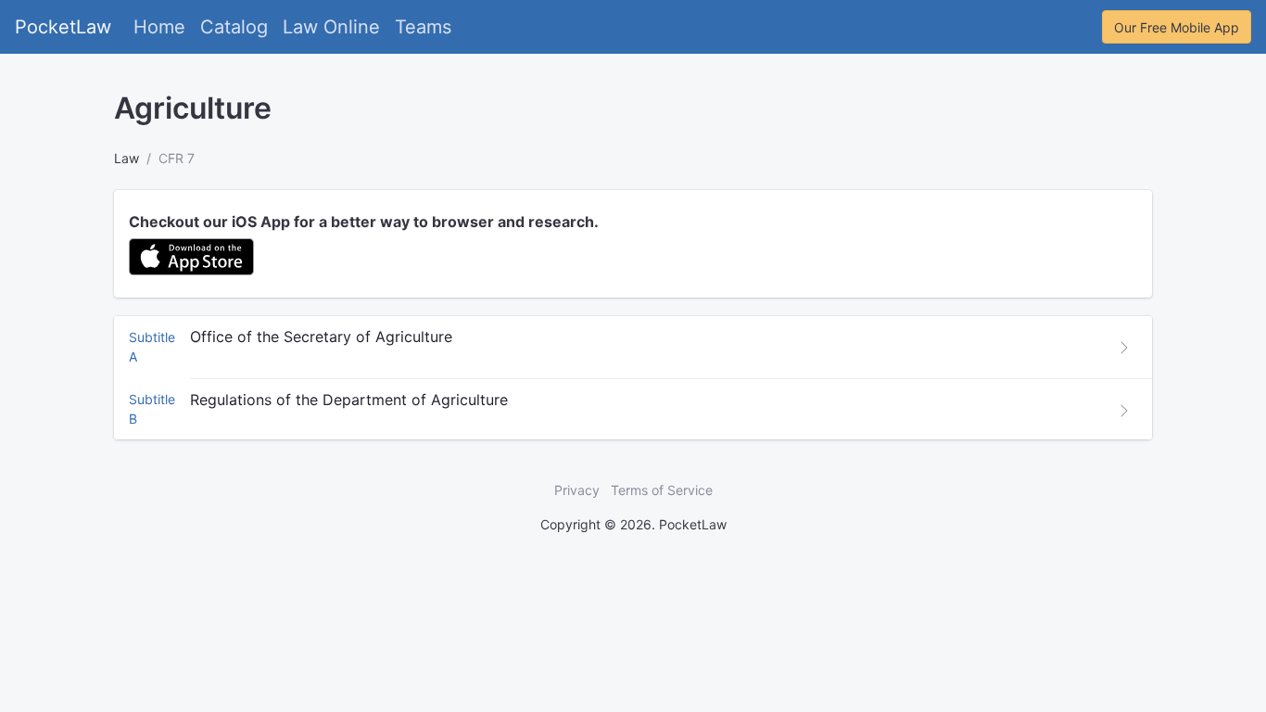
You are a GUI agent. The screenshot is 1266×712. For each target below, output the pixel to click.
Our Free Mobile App (1176, 27)
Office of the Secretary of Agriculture (321, 336)
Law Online (331, 27)
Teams (423, 27)
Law (126, 158)
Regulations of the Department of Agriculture (349, 399)
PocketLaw (63, 27)
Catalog (234, 27)
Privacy (577, 490)
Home (159, 27)
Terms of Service (662, 490)
